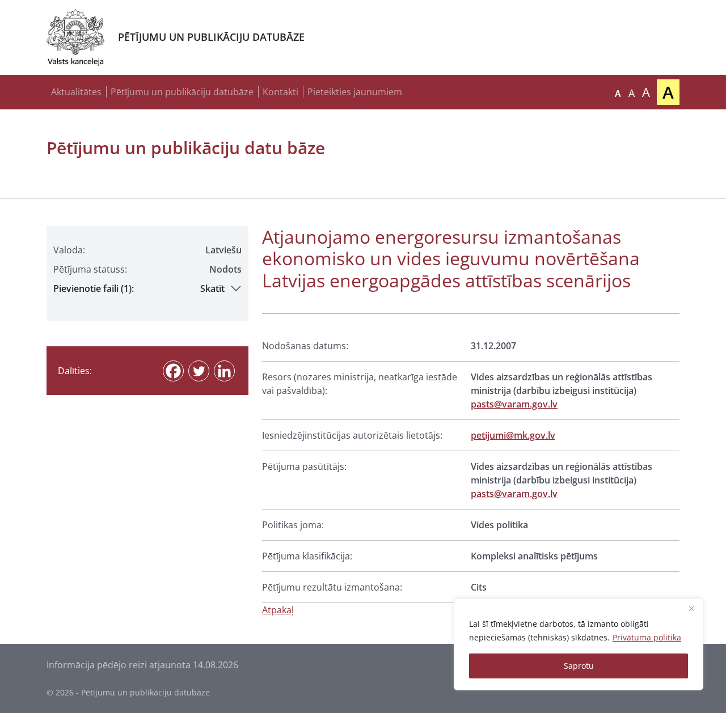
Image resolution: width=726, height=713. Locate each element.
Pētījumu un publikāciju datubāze (182, 92)
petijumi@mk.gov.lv (513, 435)
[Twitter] (198, 370)
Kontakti (280, 92)
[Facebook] (173, 370)
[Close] (691, 608)
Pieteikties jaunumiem (354, 92)
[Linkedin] (224, 370)
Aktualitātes (76, 92)
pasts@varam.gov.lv (514, 404)
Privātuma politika (647, 637)
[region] (578, 644)
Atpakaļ (278, 610)
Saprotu (579, 665)
